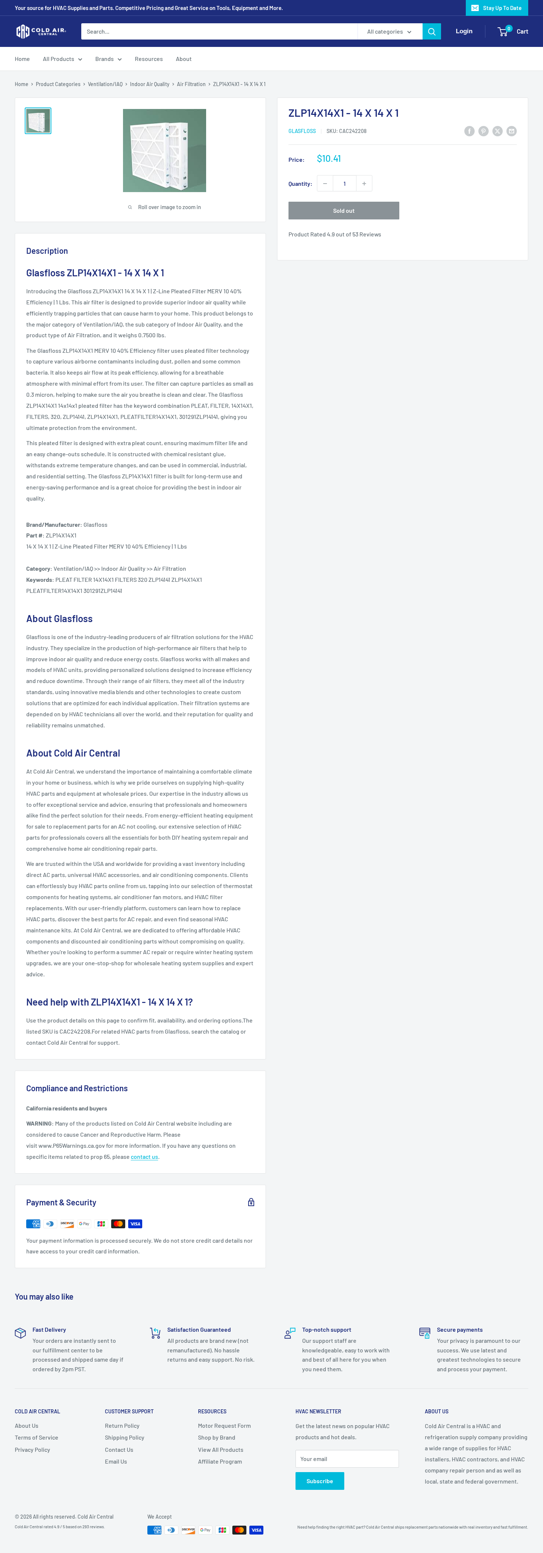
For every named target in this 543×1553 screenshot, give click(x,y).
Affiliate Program (220, 1461)
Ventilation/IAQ (105, 84)
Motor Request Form (224, 1425)
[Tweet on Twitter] (497, 130)
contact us (144, 1156)
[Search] (432, 31)
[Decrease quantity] (325, 183)
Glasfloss (302, 131)
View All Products (220, 1449)
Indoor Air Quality (150, 84)
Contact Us (119, 1449)
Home (22, 58)
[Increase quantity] (364, 183)
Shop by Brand (216, 1437)
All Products (58, 58)
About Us (26, 1425)
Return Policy (122, 1425)
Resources (149, 58)
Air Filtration (191, 84)
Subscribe (320, 1480)
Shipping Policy (124, 1437)
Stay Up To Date (502, 7)
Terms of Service (36, 1437)
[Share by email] (511, 130)
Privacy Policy (32, 1449)
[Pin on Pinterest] (483, 130)
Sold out (344, 210)
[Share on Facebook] (469, 130)
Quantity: (300, 183)
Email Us (116, 1461)
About (184, 58)
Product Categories (58, 84)
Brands (104, 58)
